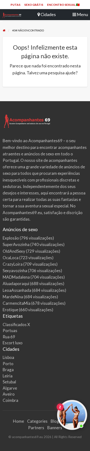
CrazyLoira (13, 264)
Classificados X (16, 324)
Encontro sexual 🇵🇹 (63, 4)
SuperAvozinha (16, 244)
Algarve (10, 388)
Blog (55, 421)
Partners (36, 427)
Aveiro (9, 394)
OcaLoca (10, 257)
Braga (8, 370)
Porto (8, 364)
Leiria (7, 376)
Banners (54, 427)
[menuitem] (15, 4)
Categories (37, 421)
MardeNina (13, 296)
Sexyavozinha (15, 270)
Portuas (10, 330)
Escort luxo (13, 343)
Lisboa (8, 357)
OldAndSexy (14, 251)
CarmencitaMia (16, 303)
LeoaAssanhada (17, 290)
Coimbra (10, 400)
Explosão (11, 237)
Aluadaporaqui (16, 283)
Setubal (9, 382)
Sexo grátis (33, 4)
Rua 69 (9, 337)
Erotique (10, 309)
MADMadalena (16, 277)
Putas (15, 4)
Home (18, 421)
